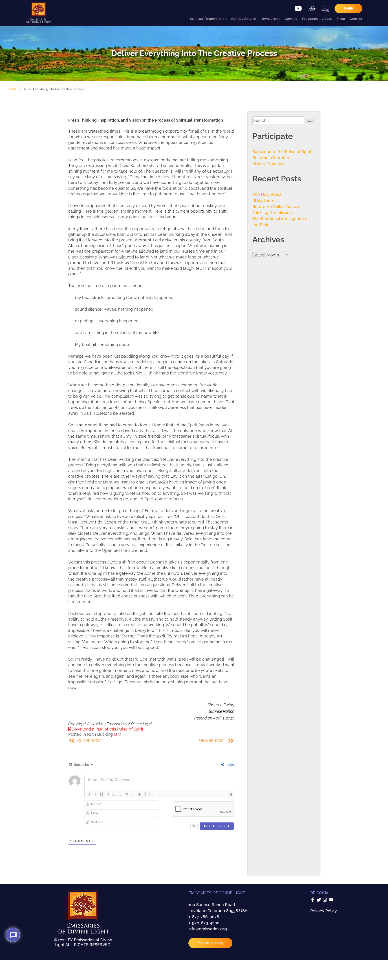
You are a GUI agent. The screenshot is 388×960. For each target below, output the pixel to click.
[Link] (139, 794)
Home (12, 89)
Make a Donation (268, 163)
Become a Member (270, 157)
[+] (151, 793)
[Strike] (108, 794)
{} (145, 793)
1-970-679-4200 (203, 922)
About (327, 19)
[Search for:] (278, 120)
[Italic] (95, 794)
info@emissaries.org (207, 929)
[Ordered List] (114, 794)
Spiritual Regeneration (208, 19)
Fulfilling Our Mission (272, 212)
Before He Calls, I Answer (276, 206)
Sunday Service (243, 19)
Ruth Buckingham (104, 734)
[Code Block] (133, 794)
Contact (356, 19)
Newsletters (270, 19)
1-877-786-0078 (203, 916)
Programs (310, 19)
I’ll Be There (263, 200)
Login (229, 764)
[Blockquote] (126, 794)
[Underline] (101, 794)
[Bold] (89, 794)
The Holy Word (266, 194)
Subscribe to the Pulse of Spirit (281, 151)
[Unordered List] (120, 794)
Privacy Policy (323, 911)
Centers (291, 19)
